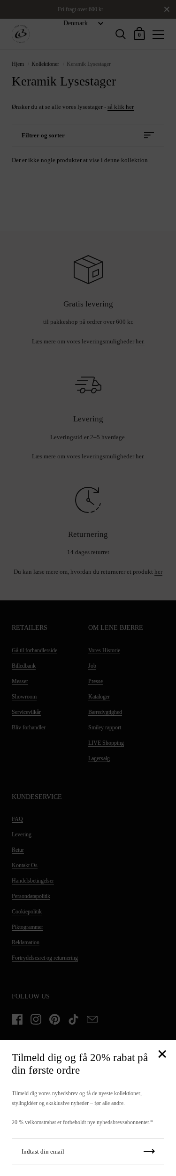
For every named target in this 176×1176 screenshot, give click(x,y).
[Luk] (162, 1054)
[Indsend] (149, 1151)
